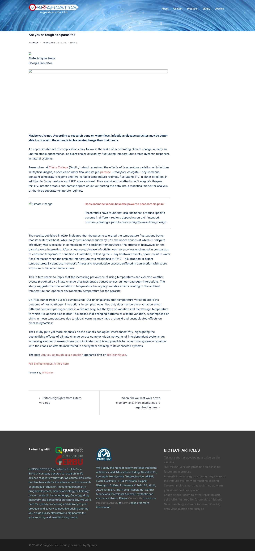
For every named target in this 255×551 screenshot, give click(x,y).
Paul (35, 42)
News (73, 42)
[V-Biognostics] (54, 8)
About (165, 8)
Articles (219, 8)
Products (192, 8)
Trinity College (58, 167)
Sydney (92, 545)
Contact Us (135, 498)
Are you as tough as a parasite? (62, 354)
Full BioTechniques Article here (49, 363)
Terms (126, 502)
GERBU (206, 8)
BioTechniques (116, 354)
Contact (177, 8)
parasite (105, 172)
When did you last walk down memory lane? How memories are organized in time (138, 402)
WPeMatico (48, 372)
